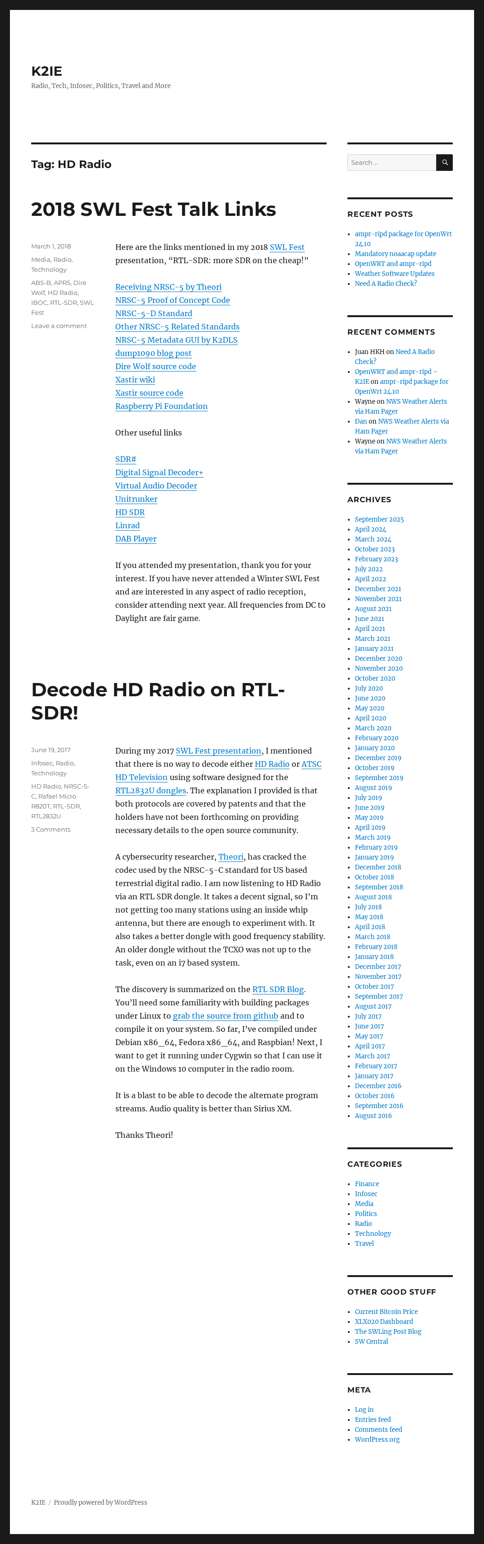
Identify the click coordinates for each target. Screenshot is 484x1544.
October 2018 (374, 877)
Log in (364, 1410)
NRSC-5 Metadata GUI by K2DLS (176, 340)
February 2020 (376, 738)
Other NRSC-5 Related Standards (177, 326)
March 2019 (373, 838)
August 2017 (373, 1007)
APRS (62, 282)
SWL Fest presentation (218, 750)
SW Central (371, 1342)
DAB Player (135, 538)
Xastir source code (149, 393)
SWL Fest (287, 247)
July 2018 (368, 907)
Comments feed (378, 1430)
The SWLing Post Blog (388, 1332)
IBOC (39, 302)
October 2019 (375, 768)
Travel (364, 1244)
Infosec (42, 763)
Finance (367, 1184)
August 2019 (373, 788)
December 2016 (378, 1086)
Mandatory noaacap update (395, 254)
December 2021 (378, 589)
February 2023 (376, 559)
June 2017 (369, 1026)
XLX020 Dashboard (384, 1322)
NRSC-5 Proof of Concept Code (172, 300)
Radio (62, 259)
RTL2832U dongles (150, 790)
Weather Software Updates (395, 274)
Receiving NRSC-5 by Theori (168, 287)
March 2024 (373, 539)
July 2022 (369, 569)
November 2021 (378, 599)
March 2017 (372, 1056)
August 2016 (373, 1116)
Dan (361, 421)
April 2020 (370, 718)
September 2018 (379, 887)
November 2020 (379, 669)
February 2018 (376, 947)
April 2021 (370, 629)
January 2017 (374, 1076)
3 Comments (50, 829)
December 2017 (378, 967)
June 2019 (370, 808)
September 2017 (379, 997)
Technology (49, 269)
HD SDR (130, 512)
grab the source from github (225, 1015)
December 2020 (378, 659)
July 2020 (369, 688)
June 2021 (369, 619)
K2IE (46, 71)
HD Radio (63, 292)
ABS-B (41, 282)
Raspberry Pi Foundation (161, 406)
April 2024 (370, 529)
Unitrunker (136, 499)
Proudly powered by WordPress (100, 1503)
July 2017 (368, 1016)
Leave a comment (59, 325)
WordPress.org (377, 1440)
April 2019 (370, 828)
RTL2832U (46, 816)
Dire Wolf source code (155, 366)
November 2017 (378, 977)
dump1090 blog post (153, 353)
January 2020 (375, 748)
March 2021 (372, 639)
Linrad (127, 525)
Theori (230, 856)
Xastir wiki (135, 379)
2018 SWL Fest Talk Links (153, 209)
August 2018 (373, 897)
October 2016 (375, 1096)
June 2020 (370, 698)
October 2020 (375, 678)
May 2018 (369, 917)
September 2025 (379, 519)
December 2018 (378, 867)
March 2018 (372, 937)
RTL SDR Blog (278, 989)
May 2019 (369, 818)
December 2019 (378, 758)
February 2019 (376, 847)
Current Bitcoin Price (386, 1312)
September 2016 (379, 1106)
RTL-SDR (63, 302)
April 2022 (370, 579)
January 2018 (374, 957)
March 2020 (373, 728)
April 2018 (370, 927)
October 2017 (374, 987)
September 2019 (379, 778)
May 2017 (369, 1036)
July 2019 (368, 798)
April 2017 (370, 1046)
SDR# (126, 459)
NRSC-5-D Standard (153, 313)
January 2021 (374, 649)
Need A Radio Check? (386, 284)
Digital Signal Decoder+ (159, 472)
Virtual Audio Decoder (156, 485)
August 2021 (373, 609)
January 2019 (374, 857)
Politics (366, 1214)
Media (41, 259)
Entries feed (373, 1420)
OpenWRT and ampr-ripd (393, 264)
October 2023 (375, 549)
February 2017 (376, 1066)
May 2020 (369, 708)
